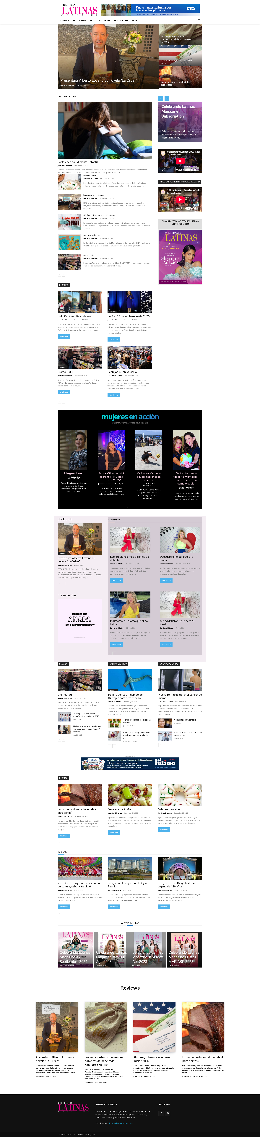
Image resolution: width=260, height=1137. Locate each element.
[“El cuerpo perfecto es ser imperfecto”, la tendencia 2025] (64, 716)
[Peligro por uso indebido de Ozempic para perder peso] (130, 680)
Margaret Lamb (73, 473)
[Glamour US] (69, 262)
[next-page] (63, 275)
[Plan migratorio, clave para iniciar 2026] (180, 55)
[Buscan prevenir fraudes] (69, 202)
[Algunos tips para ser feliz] (165, 723)
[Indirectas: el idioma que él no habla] (130, 604)
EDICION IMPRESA (130, 922)
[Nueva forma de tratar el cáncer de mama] (180, 680)
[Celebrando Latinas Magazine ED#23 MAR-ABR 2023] (184, 950)
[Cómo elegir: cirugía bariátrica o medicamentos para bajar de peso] (114, 735)
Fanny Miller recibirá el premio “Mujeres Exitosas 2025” (111, 477)
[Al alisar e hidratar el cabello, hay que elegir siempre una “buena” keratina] (64, 729)
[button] (199, 20)
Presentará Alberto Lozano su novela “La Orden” (76, 559)
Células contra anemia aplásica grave (99, 215)
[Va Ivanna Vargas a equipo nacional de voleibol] (148, 450)
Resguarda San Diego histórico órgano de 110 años (177, 884)
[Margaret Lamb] (73, 450)
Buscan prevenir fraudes (93, 195)
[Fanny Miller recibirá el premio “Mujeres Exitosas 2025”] (111, 450)
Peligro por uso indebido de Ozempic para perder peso (125, 696)
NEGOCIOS (63, 285)
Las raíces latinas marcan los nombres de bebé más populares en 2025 (104, 1061)
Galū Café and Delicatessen (75, 316)
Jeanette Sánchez (65, 166)
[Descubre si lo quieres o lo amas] (180, 540)
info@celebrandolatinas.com (120, 1123)
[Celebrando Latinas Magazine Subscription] (180, 122)
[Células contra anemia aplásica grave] (69, 222)
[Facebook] (160, 98)
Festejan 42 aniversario (122, 372)
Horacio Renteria (114, 890)
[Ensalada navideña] (130, 795)
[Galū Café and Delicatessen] (80, 302)
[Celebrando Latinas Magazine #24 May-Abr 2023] (148, 950)
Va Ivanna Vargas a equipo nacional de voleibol (149, 477)
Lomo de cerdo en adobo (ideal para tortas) (202, 1059)
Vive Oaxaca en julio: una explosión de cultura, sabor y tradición (79, 884)
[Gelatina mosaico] (69, 182)
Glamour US (88, 255)
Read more (64, 336)
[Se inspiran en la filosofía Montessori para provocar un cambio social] (186, 450)
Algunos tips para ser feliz (185, 720)
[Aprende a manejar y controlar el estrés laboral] (165, 735)
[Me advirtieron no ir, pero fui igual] (180, 604)
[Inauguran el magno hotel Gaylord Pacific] (130, 868)
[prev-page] (59, 275)
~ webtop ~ (62, 312)
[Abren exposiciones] (69, 242)
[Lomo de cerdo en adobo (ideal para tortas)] (180, 77)
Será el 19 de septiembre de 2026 (129, 316)
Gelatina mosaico (91, 175)
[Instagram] (167, 98)
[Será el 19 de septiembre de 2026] (130, 302)
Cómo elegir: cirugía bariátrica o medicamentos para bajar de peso (136, 735)
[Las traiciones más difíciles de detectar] (130, 540)
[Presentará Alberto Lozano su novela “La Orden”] (108, 56)
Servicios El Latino (90, 178)
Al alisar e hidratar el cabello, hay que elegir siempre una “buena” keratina (87, 729)
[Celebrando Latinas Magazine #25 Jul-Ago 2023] (112, 950)
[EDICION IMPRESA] (180, 257)
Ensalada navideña (120, 809)
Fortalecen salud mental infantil (78, 162)
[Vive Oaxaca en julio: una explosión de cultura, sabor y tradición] (80, 868)
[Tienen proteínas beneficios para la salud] (114, 723)
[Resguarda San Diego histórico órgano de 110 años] (180, 868)
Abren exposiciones (92, 235)
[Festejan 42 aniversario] (130, 357)
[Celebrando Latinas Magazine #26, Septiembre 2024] (75, 950)
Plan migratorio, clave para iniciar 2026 (151, 1059)
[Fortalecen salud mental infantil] (105, 130)
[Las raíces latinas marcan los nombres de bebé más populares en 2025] (180, 34)
